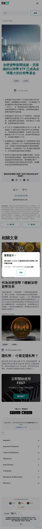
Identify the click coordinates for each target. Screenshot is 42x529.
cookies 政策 (29, 267)
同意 (21, 272)
